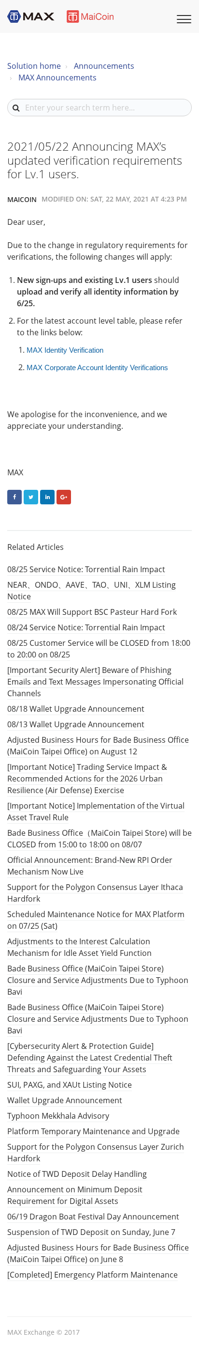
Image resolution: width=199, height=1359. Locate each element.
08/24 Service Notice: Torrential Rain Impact (86, 627)
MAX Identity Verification (65, 350)
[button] (182, 18)
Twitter (31, 497)
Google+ (64, 497)
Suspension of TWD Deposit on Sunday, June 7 (91, 1232)
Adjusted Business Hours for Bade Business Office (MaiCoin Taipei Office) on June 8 (98, 1253)
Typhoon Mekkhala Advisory (58, 1115)
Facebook (14, 497)
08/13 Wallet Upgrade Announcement (75, 724)
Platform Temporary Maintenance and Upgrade (93, 1131)
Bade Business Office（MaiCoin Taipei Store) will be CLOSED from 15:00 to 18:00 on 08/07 (99, 839)
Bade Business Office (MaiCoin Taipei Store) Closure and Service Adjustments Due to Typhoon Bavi (97, 980)
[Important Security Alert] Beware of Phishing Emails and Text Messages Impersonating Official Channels (95, 682)
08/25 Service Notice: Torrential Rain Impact (86, 569)
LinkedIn (47, 497)
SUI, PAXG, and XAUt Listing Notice (69, 1084)
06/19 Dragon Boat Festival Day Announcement (93, 1216)
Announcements (104, 66)
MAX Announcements (57, 77)
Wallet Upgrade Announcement (64, 1100)
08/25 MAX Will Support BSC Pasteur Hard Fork (92, 612)
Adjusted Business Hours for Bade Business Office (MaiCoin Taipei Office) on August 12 (98, 745)
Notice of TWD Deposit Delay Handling (77, 1174)
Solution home (34, 66)
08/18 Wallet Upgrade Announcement (75, 708)
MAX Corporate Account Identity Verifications (97, 367)
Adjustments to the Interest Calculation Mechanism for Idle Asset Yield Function (79, 947)
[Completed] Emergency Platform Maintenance (92, 1274)
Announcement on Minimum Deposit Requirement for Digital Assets (74, 1195)
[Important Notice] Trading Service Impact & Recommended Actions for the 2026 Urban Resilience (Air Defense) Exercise (87, 779)
